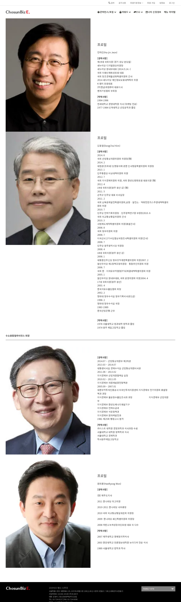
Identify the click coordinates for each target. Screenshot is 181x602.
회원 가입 (151, 2)
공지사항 (122, 2)
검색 (112, 2)
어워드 (125, 12)
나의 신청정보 (154, 12)
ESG (138, 12)
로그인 (172, 2)
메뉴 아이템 (169, 12)
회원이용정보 (135, 2)
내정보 (162, 2)
